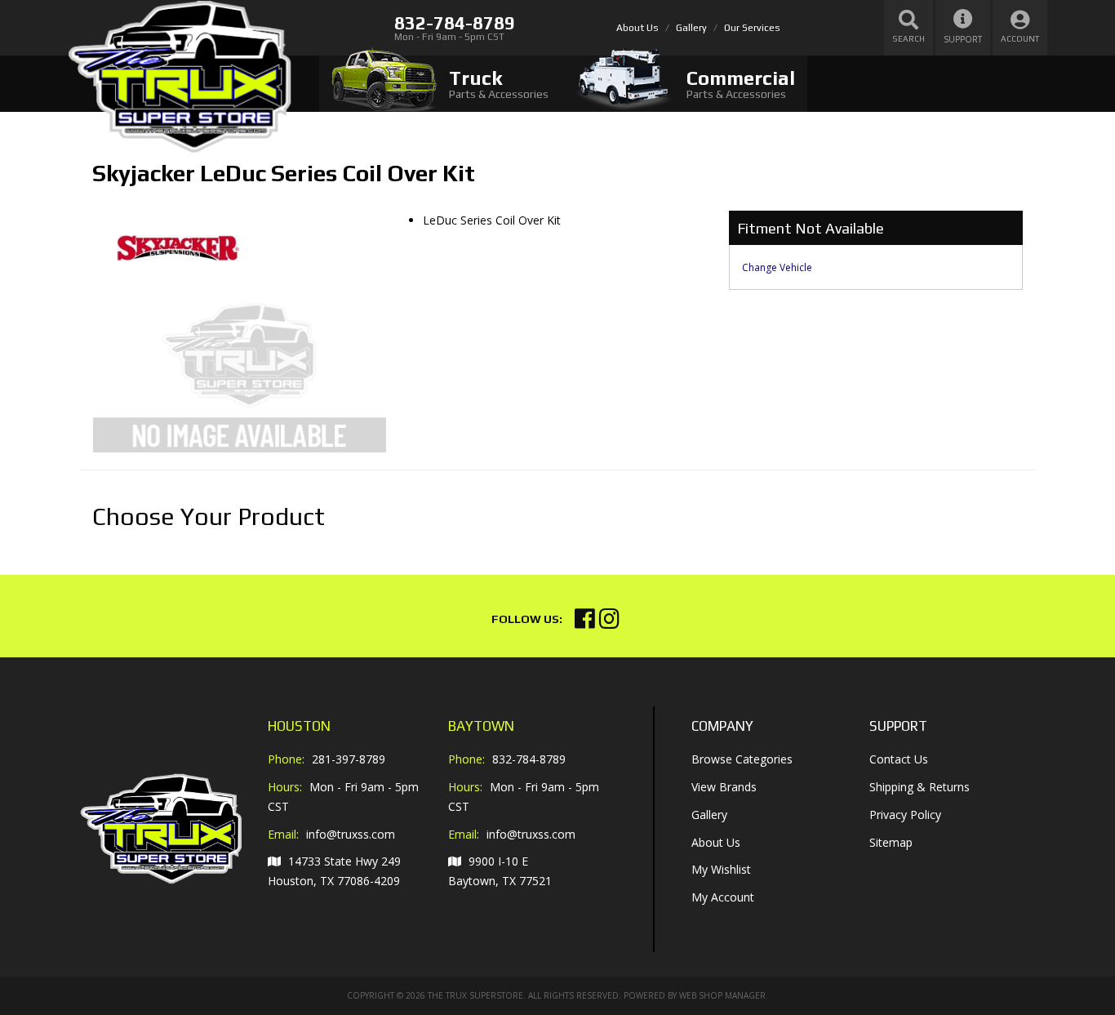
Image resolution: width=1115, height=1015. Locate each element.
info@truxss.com (350, 834)
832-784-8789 (529, 759)
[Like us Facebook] (585, 622)
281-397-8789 (348, 759)
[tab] (440, 84)
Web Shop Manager (722, 995)
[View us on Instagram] (609, 622)
